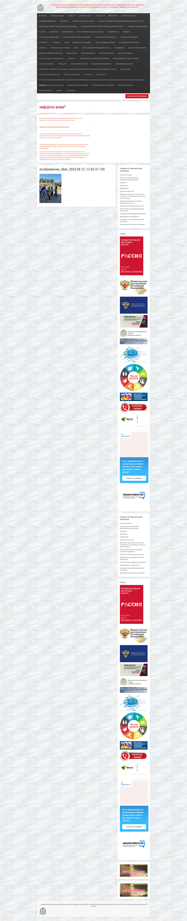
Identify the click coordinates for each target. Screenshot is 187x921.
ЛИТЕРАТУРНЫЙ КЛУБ (45, 91)
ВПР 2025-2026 (88, 74)
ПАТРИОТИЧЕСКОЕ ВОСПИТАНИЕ (60, 48)
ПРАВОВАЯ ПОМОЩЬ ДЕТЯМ (123, 64)
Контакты (59, 91)
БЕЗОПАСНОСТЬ (100, 16)
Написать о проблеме (134, 478)
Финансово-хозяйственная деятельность (132, 206)
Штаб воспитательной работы (101, 64)
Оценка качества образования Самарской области (54, 127)
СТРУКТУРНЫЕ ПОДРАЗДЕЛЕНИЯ (49, 37)
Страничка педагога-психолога (83, 21)
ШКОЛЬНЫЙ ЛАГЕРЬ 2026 (125, 85)
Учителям (114, 16)
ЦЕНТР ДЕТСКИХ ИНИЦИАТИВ (137, 48)
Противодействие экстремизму (103, 85)
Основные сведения (57, 16)
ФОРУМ (66, 42)
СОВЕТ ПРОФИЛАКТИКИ (88, 53)
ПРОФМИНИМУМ (119, 48)
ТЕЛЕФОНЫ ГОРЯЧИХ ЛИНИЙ (129, 37)
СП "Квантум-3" (44, 42)
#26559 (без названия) (106, 53)
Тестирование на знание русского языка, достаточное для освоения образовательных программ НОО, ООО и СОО (78, 69)
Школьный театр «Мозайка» (82, 42)
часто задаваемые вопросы (105, 42)
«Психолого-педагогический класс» (51, 58)
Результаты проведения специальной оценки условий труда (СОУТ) (121, 21)
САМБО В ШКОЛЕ (72, 53)
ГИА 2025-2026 (101, 74)
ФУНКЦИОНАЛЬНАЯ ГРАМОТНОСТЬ (105, 37)
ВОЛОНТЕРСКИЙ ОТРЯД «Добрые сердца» (90, 32)
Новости (72, 16)
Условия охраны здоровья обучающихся (77, 37)
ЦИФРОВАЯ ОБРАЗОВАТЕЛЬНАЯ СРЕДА (51, 53)
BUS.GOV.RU (42, 32)
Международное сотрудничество (129, 216)
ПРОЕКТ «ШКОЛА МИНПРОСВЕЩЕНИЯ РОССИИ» (96, 48)
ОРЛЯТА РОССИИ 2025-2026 (72, 74)
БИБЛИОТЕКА (64, 21)
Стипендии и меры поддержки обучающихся (133, 213)
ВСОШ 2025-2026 (125, 69)
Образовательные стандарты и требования (132, 224)
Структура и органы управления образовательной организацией (129, 178)
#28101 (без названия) (46, 64)
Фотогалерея (70, 91)
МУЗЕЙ (76, 48)
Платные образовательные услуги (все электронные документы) (131, 202)
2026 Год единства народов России (51, 85)
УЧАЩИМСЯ (126, 32)
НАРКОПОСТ (42, 48)
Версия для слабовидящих (137, 96)
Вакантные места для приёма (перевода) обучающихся (132, 210)
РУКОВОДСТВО (62, 64)
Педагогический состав (79, 64)
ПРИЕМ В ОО (72, 58)
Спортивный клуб (67, 32)
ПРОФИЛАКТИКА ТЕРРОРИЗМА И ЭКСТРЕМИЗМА (94, 58)
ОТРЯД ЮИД (56, 42)
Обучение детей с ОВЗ (128, 16)
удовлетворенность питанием (77, 85)
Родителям (53, 32)
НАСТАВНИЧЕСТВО (113, 32)
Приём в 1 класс (86, 16)
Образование (123, 185)
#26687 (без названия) (125, 53)
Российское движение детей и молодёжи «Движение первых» (102, 26)
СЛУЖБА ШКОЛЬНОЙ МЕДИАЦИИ (137, 26)
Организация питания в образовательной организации (58, 26)
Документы (123, 182)
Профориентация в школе (47, 21)
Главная (43, 16)
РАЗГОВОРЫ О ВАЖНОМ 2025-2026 (49, 74)
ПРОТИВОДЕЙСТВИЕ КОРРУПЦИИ (129, 42)
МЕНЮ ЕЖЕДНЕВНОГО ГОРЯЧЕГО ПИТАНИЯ (126, 58)
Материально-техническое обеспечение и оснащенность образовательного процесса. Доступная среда (133, 196)
